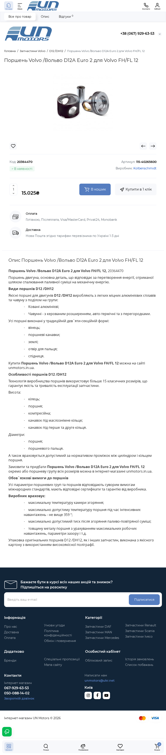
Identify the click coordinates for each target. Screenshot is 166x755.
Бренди (10, 660)
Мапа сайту (53, 665)
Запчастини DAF (98, 627)
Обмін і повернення (60, 641)
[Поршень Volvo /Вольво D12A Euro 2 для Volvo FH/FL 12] (83, 102)
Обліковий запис (98, 660)
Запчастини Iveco (139, 636)
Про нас (10, 627)
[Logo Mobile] (43, 6)
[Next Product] (152, 146)
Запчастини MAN (98, 632)
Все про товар (19, 17)
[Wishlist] (13, 146)
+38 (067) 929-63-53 (137, 34)
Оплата (10, 638)
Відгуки (66, 16)
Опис (45, 17)
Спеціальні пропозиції (62, 659)
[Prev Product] (143, 146)
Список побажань (139, 665)
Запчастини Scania (140, 631)
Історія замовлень (139, 659)
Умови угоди (54, 625)
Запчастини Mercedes (102, 638)
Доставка (11, 632)
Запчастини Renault (140, 625)
